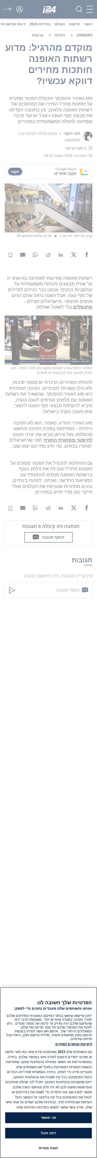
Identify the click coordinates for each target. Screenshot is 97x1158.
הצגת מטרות (48, 1148)
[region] (48, 1072)
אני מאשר (48, 1118)
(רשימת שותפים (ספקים (73, 1044)
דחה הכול (48, 1133)
